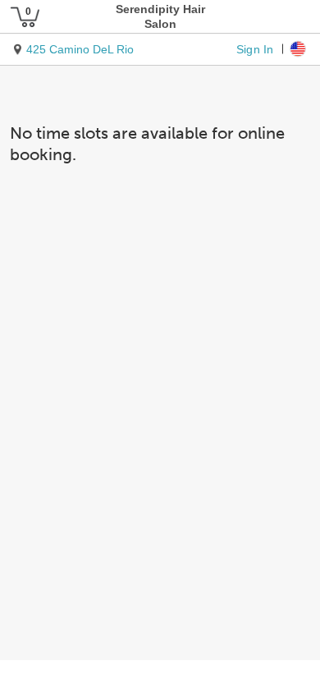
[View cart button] (24, 16)
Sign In (254, 48)
